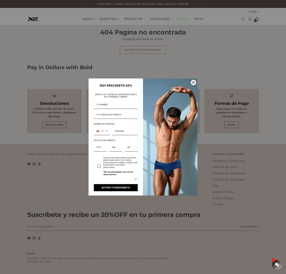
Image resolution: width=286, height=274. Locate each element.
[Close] (193, 82)
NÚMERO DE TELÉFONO (104, 124)
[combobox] (102, 131)
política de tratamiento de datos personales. (120, 165)
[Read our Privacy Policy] (136, 179)
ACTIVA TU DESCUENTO (116, 187)
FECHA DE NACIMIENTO (104, 140)
